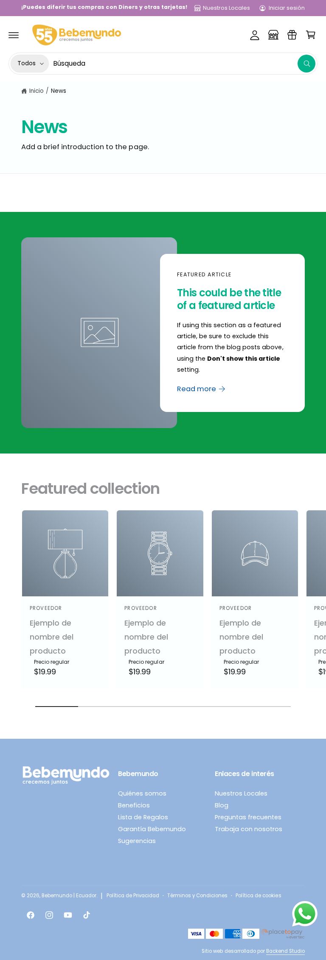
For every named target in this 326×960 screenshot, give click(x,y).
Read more (196, 388)
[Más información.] (305, 915)
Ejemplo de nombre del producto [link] (51, 637)
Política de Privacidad (133, 895)
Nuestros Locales (226, 7)
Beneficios (134, 805)
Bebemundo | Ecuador (69, 895)
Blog (221, 805)
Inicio (36, 91)
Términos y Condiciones (197, 895)
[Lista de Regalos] (292, 34)
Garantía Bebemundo (152, 829)
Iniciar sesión (287, 7)
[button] (13, 34)
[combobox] (184, 64)
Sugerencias (137, 841)
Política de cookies (258, 895)
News (58, 91)
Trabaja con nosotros (248, 829)
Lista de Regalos (143, 817)
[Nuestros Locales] (273, 34)
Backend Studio (285, 951)
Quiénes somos (142, 793)
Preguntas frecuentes (248, 817)
